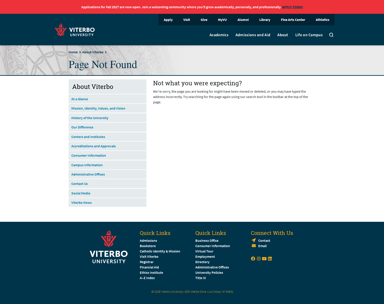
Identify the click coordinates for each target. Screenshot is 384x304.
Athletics (322, 19)
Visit (186, 19)
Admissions (148, 240)
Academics (219, 34)
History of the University (89, 118)
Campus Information (87, 165)
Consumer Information (88, 155)
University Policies (209, 272)
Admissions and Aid (253, 34)
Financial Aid (149, 267)
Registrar (147, 262)
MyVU (222, 19)
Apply (168, 19)
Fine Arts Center (293, 19)
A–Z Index (147, 278)
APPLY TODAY (292, 7)
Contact (264, 240)
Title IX (200, 278)
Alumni (243, 19)
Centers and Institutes (88, 136)
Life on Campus (309, 34)
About (282, 34)
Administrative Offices (88, 174)
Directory (202, 262)
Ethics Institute (151, 272)
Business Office (206, 240)
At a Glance (79, 99)
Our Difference (82, 127)
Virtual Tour (204, 251)
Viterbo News (81, 202)
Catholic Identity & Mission (160, 251)
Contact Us (79, 183)
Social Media (80, 193)
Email (262, 246)
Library (264, 19)
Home (73, 52)
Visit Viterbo (149, 256)
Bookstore (148, 246)
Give (204, 19)
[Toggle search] (331, 35)
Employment (205, 256)
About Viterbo (93, 52)
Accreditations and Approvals (93, 146)
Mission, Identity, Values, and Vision (98, 108)
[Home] (76, 29)
